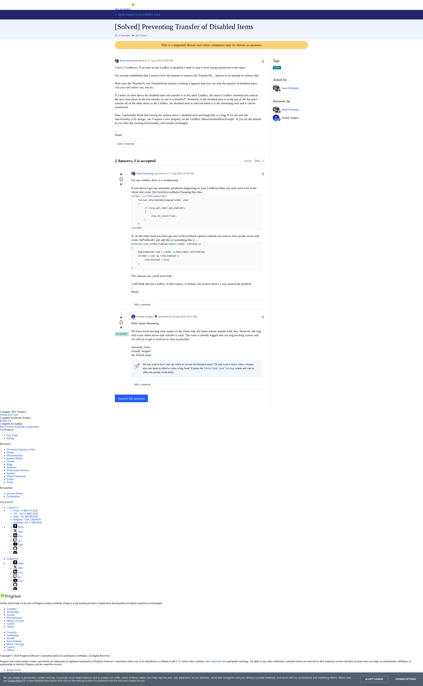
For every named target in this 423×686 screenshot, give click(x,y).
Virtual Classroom (16, 476)
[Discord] (15, 553)
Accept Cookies (374, 679)
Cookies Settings (405, 679)
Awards (11, 614)
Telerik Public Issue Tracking (219, 368)
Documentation (15, 455)
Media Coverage (15, 620)
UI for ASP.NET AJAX (147, 14)
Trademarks (216, 661)
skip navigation (123, 9)
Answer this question (131, 398)
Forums (11, 461)
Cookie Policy (15, 680)
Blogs (10, 464)
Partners (11, 473)
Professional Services (18, 470)
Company (12, 608)
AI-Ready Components (26, 426)
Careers (11, 623)
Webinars (11, 467)
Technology (13, 611)
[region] (211, 679)
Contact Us (12, 507)
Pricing (10, 438)
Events (10, 479)
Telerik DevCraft (9, 414)
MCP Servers (7, 426)
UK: (25, 513)
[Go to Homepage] (132, 9)
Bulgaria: (27, 519)
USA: (25, 510)
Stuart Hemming (128, 60)
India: (25, 516)
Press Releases (14, 617)
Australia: (27, 522)
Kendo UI (5, 420)
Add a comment (125, 143)
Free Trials (12, 435)
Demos (10, 452)
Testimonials (13, 496)
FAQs (10, 482)
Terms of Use (14, 669)
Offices (10, 626)
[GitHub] (15, 549)
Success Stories (15, 493)
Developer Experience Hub (21, 449)
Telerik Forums (125, 14)
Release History (15, 458)
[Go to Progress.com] (10, 597)
